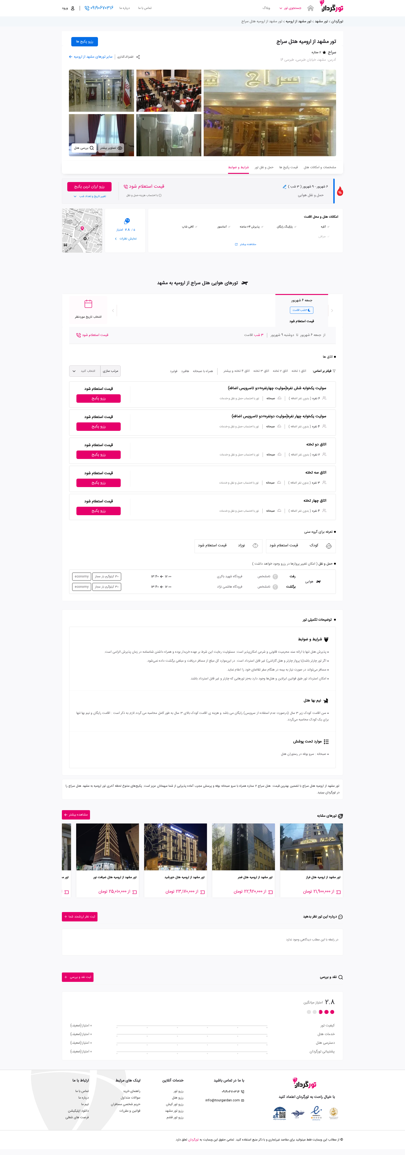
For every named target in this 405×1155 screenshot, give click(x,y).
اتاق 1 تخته (299, 371)
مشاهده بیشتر (248, 244)
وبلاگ (266, 8)
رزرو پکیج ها (84, 42)
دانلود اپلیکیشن (78, 1111)
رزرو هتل (178, 1098)
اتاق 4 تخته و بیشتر (237, 371)
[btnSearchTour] (310, 8)
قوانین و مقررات (129, 1111)
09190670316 (101, 8)
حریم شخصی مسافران (125, 1104)
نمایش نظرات (128, 238)
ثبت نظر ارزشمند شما (82, 916)
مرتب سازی (110, 371)
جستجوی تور (292, 8)
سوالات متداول (130, 1098)
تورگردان (337, 21)
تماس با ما (145, 8)
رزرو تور (179, 1091)
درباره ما (125, 8)
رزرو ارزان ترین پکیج (89, 186)
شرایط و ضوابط (238, 167)
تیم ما (85, 1104)
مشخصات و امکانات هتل (320, 167)
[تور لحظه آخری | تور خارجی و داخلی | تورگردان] (331, 6)
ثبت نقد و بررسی (80, 977)
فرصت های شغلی (77, 1117)
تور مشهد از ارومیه (298, 21)
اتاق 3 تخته (261, 371)
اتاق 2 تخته (280, 371)
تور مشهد (321, 21)
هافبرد (185, 371)
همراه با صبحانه (203, 371)
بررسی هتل (81, 148)
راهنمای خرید (131, 1091)
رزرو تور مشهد (174, 1111)
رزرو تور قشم (175, 1117)
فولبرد (173, 371)
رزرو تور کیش (175, 1104)
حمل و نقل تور (264, 167)
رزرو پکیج (99, 398)
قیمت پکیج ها (288, 167)
